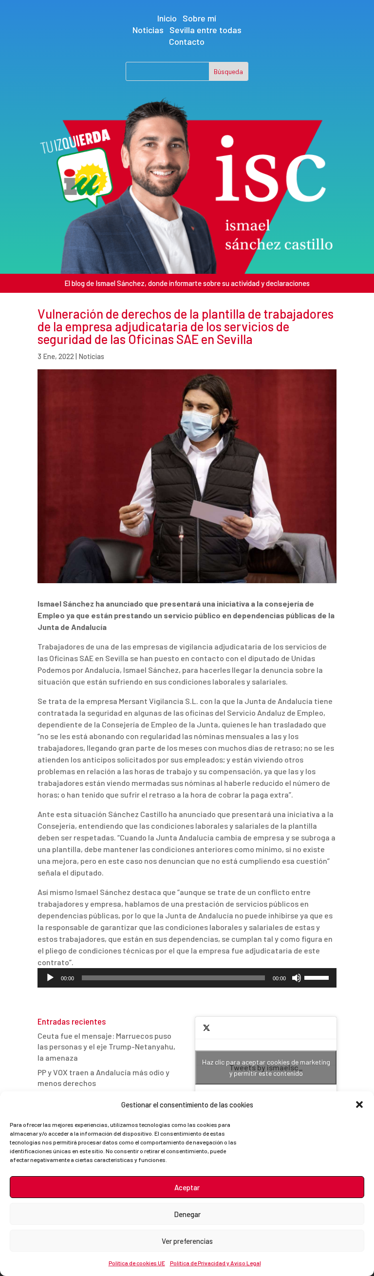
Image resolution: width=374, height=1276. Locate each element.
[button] (359, 1104)
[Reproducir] (50, 978)
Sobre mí (199, 18)
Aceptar (187, 1187)
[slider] (318, 977)
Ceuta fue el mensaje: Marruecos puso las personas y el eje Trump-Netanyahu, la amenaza (106, 1046)
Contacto (187, 41)
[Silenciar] (296, 978)
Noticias (148, 29)
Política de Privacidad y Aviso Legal (215, 1262)
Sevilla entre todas (205, 29)
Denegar (187, 1214)
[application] (187, 978)
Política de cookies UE (137, 1262)
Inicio (167, 18)
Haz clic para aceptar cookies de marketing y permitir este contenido (266, 1067)
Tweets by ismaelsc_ (266, 1067)
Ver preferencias (187, 1241)
